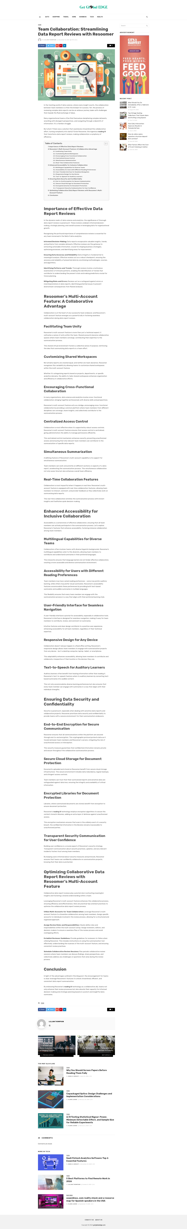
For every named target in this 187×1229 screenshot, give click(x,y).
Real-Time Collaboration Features (67, 162)
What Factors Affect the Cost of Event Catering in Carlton (138, 146)
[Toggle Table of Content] (105, 143)
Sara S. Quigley (73, 1076)
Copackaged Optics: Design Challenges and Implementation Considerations (89, 1095)
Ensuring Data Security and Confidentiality (66, 179)
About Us (98, 1220)
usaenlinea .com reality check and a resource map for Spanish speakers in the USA (90, 1199)
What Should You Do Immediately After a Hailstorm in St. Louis (138, 105)
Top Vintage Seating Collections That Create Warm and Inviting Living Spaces (138, 115)
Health (100, 17)
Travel (66, 17)
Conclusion (54, 195)
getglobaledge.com (99, 1225)
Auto (47, 17)
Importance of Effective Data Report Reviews (66, 146)
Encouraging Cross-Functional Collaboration (71, 156)
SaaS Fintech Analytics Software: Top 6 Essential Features (87, 1159)
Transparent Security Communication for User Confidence (76, 188)
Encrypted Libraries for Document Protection (71, 185)
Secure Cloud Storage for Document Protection (72, 183)
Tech (92, 17)
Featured (69, 1195)
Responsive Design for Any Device (67, 174)
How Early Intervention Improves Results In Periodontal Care (136, 126)
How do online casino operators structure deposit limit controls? (137, 136)
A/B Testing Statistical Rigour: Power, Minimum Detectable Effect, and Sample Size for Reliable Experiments (90, 1120)
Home (74, 17)
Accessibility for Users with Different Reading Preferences (76, 169)
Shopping (56, 17)
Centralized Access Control (65, 158)
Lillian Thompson (50, 39)
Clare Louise (72, 1099)
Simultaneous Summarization (66, 160)
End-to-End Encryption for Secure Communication (73, 181)
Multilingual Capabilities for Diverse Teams (70, 167)
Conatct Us (89, 1220)
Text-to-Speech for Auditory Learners (69, 176)
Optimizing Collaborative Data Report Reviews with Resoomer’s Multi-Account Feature (76, 192)
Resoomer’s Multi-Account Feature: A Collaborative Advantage (73, 149)
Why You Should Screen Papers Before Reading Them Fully (86, 1071)
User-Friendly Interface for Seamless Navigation (72, 172)
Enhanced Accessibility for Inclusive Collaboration (69, 165)
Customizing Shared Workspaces (67, 153)
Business (82, 17)
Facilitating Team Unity (64, 151)
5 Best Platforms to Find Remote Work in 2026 (88, 1179)
